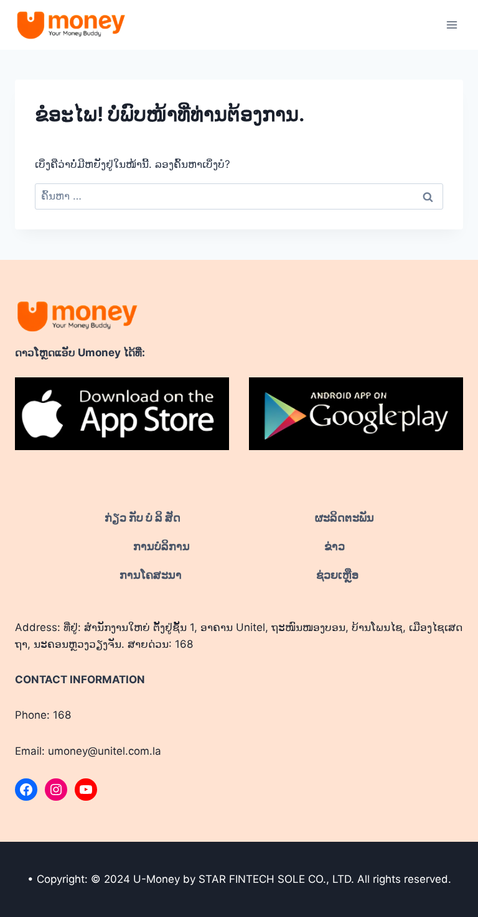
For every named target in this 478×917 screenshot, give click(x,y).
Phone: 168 (43, 715)
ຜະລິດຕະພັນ (344, 517)
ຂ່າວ (334, 546)
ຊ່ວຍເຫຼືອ (337, 574)
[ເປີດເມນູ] (451, 24)
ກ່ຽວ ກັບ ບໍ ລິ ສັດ (142, 517)
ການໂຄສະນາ (151, 574)
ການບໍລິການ (161, 546)
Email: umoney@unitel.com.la (88, 751)
